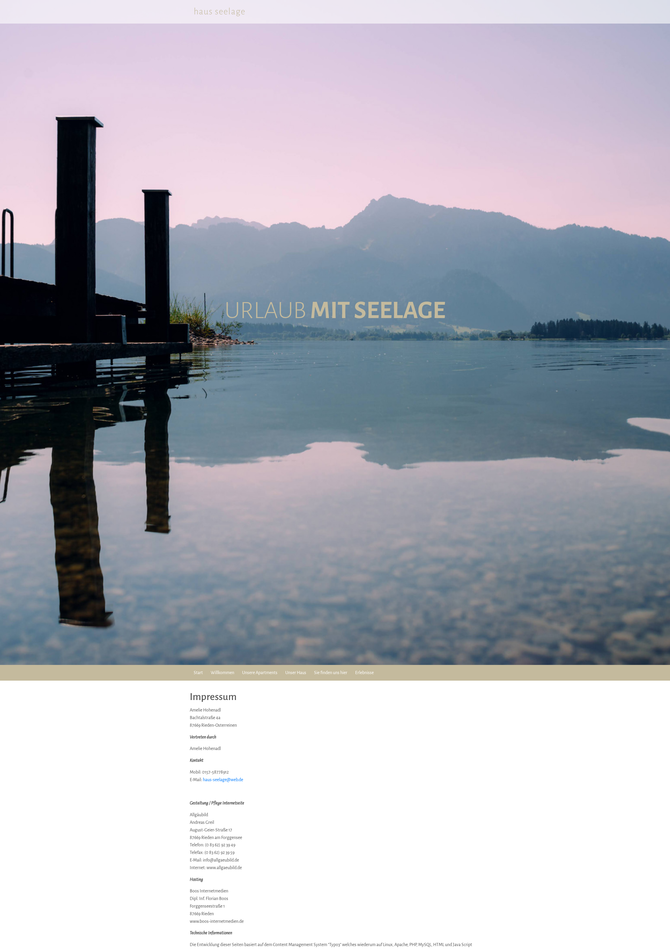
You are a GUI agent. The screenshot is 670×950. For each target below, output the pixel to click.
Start (198, 672)
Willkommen (222, 672)
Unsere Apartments (259, 672)
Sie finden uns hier (330, 672)
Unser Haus (295, 672)
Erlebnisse (364, 672)
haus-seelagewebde (223, 779)
